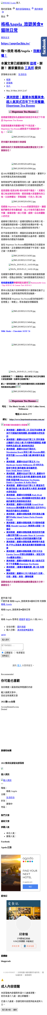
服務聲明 (28, 975)
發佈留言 (5, 656)
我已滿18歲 (6, 1010)
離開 (15, 1010)
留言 (28, 619)
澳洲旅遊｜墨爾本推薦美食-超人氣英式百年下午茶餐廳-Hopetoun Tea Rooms (25, 101)
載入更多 (5, 640)
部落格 (9, 83)
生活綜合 (22, 74)
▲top (3, 634)
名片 (8, 86)
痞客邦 (22, 619)
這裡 (33, 63)
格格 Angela (6, 604)
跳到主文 (5, 37)
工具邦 (29, 68)
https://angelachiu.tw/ (15, 43)
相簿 (8, 80)
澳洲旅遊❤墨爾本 (25, 630)
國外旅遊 (21, 627)
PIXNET (12, 972)
